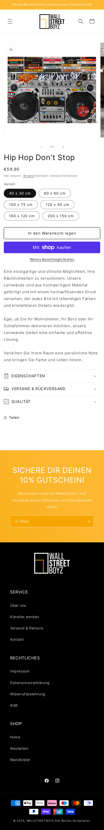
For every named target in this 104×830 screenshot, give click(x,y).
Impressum (20, 671)
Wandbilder (20, 760)
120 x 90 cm (57, 204)
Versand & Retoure (26, 628)
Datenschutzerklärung (30, 683)
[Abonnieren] (88, 521)
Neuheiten (19, 748)
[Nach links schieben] (40, 147)
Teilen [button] (14, 417)
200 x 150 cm (61, 216)
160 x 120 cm (22, 216)
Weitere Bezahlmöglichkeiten (52, 259)
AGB (14, 705)
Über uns (18, 605)
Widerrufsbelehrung (27, 694)
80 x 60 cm (55, 193)
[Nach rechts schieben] (63, 147)
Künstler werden (24, 617)
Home (15, 737)
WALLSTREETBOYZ (40, 820)
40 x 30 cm (20, 193)
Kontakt (17, 639)
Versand (28, 175)
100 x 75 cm (21, 204)
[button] (10, 21)
